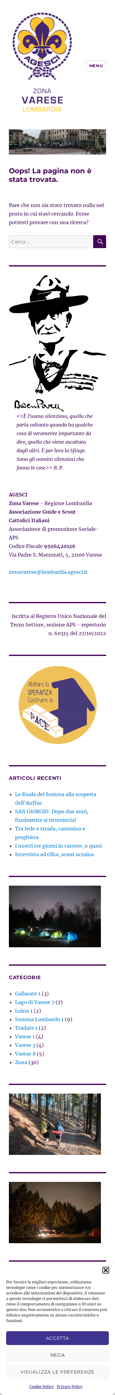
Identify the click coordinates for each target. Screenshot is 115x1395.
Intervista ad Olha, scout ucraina (54, 854)
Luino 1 (24, 1011)
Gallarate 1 (27, 994)
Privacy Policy (69, 1386)
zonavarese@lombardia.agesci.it (48, 572)
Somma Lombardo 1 (39, 1019)
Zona (21, 1062)
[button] (106, 1270)
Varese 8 (25, 1054)
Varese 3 (25, 1045)
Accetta (57, 1338)
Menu (96, 65)
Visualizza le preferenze (57, 1372)
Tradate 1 (26, 1028)
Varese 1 (25, 1036)
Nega (57, 1355)
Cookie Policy (41, 1386)
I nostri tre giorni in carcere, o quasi (58, 846)
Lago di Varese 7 (34, 1002)
